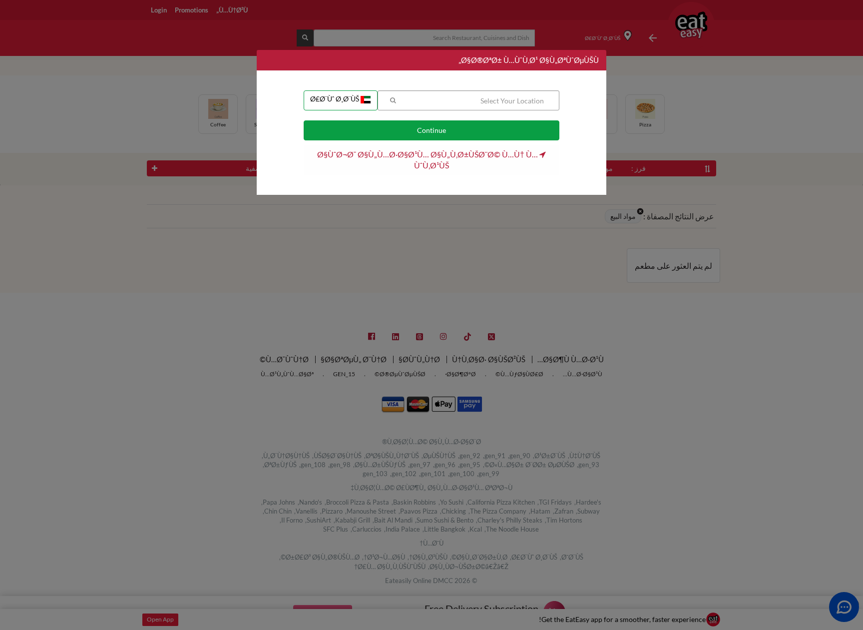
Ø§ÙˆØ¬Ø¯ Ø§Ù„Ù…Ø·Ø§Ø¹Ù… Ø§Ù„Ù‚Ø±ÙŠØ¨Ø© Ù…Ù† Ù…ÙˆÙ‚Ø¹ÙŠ (428, 159)
